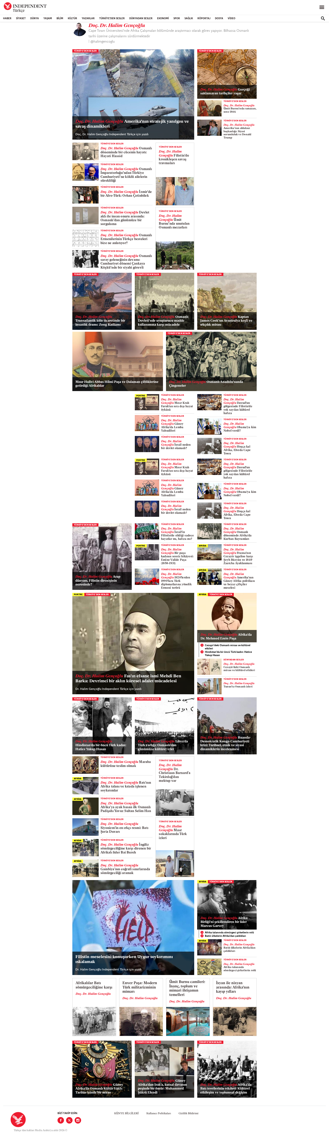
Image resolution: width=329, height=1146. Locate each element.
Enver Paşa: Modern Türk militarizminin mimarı (139, 987)
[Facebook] (60, 1120)
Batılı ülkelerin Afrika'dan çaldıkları (225, 936)
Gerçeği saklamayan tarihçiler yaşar (225, 91)
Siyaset (21, 18)
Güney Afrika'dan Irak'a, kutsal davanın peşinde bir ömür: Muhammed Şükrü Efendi (162, 1086)
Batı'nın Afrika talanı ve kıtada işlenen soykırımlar (126, 786)
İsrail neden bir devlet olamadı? (176, 445)
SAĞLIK (188, 18)
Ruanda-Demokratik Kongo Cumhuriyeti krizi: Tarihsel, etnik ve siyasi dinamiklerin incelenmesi (225, 743)
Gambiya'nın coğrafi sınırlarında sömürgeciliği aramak (125, 869)
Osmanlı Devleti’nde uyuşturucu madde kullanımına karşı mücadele (163, 320)
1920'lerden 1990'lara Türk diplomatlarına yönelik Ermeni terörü (176, 581)
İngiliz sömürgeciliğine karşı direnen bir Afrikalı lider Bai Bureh (126, 848)
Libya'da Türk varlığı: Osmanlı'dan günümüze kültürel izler (163, 745)
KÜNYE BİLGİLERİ (126, 1113)
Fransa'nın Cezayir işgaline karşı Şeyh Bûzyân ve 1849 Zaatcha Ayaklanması (238, 556)
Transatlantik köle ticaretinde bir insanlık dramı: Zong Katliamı (100, 320)
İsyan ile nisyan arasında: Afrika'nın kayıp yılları (232, 987)
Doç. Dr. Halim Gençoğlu (93, 994)
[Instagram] (78, 1120)
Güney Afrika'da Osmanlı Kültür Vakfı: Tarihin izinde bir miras (99, 1088)
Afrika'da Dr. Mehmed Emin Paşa (226, 636)
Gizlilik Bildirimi (188, 1113)
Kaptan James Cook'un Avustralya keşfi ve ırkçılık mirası (226, 320)
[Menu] (322, 7)
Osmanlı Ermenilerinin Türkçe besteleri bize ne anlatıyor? (126, 239)
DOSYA (219, 18)
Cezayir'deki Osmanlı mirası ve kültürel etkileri (227, 647)
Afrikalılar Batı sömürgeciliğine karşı (94, 985)
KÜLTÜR (72, 18)
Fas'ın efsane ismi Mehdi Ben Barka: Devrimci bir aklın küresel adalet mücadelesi (128, 678)
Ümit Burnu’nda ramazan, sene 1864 (240, 109)
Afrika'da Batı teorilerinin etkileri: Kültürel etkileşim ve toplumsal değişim (226, 1088)
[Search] (323, 18)
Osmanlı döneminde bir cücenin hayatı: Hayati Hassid (126, 152)
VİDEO (231, 18)
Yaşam (47, 18)
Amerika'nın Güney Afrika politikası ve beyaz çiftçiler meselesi (239, 581)
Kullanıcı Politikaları (158, 1113)
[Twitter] (69, 1120)
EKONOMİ (163, 18)
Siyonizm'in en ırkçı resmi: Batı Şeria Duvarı (124, 827)
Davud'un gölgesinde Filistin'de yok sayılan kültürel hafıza (238, 406)
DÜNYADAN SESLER (141, 18)
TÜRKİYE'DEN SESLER (112, 18)
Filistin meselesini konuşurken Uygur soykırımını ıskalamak (124, 959)
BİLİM (60, 18)
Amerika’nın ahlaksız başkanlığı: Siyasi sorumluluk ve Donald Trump (239, 131)
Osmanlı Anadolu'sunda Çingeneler (206, 383)
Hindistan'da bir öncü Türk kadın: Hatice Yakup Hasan (228, 654)
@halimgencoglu (102, 42)
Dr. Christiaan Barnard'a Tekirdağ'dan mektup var (174, 773)
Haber (7, 18)
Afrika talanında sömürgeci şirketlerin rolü (229, 932)
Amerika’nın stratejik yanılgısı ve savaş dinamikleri (132, 124)
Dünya (34, 18)
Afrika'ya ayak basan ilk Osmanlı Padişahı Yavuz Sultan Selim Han (126, 807)
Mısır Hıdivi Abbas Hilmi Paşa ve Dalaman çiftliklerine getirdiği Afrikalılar (116, 383)
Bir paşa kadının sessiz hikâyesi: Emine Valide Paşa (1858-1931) (177, 556)
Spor (176, 18)
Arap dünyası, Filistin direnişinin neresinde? (97, 580)
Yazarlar (88, 18)
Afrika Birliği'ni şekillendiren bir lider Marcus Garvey (224, 922)
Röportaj (203, 18)
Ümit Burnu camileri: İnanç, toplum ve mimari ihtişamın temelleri (187, 988)
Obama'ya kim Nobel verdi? (240, 427)
